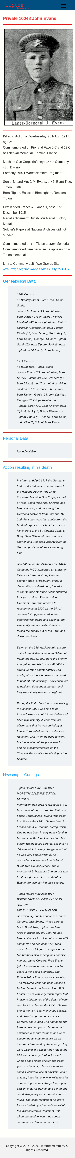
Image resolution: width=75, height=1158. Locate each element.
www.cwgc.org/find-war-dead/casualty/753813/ (36, 269)
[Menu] (63, 6)
